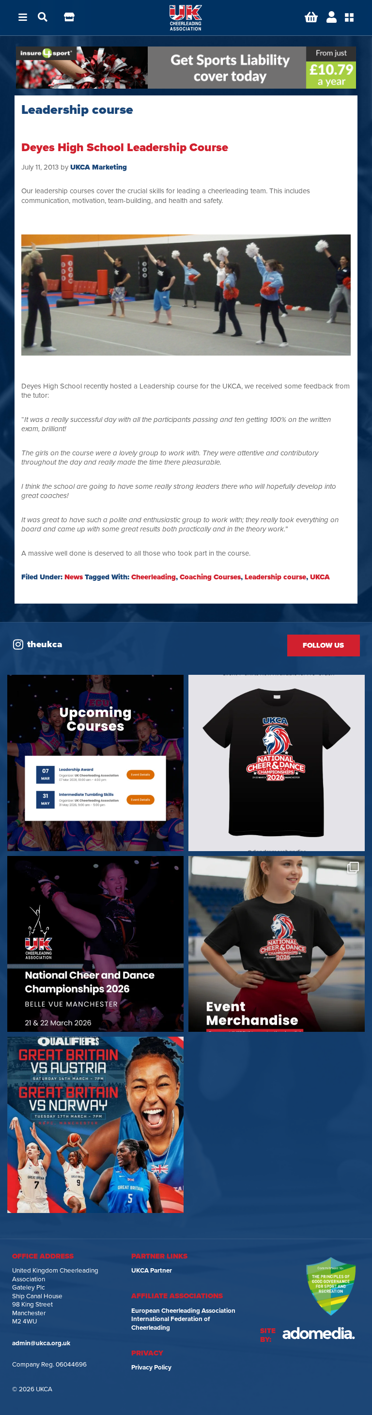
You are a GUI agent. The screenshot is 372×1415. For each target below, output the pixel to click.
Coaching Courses (210, 577)
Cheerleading (153, 577)
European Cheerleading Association (183, 1311)
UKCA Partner (151, 1271)
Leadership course (275, 577)
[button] (22, 18)
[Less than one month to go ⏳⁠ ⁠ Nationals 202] (95, 944)
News (73, 577)
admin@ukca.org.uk (41, 1343)
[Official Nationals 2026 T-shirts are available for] (276, 763)
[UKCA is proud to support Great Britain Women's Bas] (95, 1125)
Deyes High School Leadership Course (124, 147)
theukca (44, 644)
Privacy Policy (151, 1367)
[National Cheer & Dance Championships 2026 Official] (276, 944)
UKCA (320, 577)
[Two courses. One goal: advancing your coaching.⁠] (95, 763)
